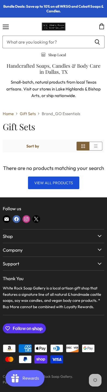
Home (8, 113)
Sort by (32, 146)
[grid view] (83, 146)
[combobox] (46, 42)
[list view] (95, 146)
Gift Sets (28, 113)
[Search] (97, 42)
